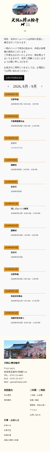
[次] (42, 86)
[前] (8, 86)
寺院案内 (8, 390)
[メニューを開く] (25, 30)
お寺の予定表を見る (14, 78)
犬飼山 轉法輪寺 (12, 363)
